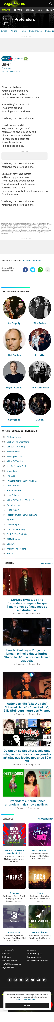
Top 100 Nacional (9, 960)
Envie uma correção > (32, 260)
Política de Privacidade (37, 960)
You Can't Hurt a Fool (16, 466)
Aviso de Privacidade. (28, 999)
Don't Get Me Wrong (16, 447)
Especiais (5, 953)
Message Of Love (14, 456)
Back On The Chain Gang (18, 442)
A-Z (40, 10)
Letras (4, 31)
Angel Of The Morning (16, 549)
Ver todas (46, 563)
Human (10, 553)
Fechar (27, 1005)
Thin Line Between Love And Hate (22, 481)
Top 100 (18, 10)
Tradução (18, 58)
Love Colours (13, 495)
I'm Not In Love (13, 505)
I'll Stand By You (14, 437)
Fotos (23, 31)
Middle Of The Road (15, 461)
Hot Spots (6, 957)
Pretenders (24, 19)
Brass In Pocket (14, 490)
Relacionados (35, 31)
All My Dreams (13, 451)
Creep (12, 471)
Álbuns (14, 31)
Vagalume (14, 4)
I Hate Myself (13, 510)
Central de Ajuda (34, 953)
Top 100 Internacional (11, 964)
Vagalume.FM (44, 819)
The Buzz (11, 476)
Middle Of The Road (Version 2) (20, 500)
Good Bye (11, 544)
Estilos (30, 10)
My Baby (11, 519)
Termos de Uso (34, 957)
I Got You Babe (13, 485)
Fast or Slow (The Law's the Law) (22, 515)
